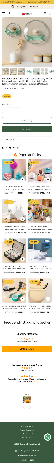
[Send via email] (14, 147)
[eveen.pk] (27, 13)
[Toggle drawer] (3, 13)
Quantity (6, 104)
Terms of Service (27, 434)
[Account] (45, 13)
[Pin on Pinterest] (10, 147)
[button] (18, 147)
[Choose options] (48, 179)
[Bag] (50, 13)
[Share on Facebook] (3, 147)
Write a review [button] (27, 349)
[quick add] (22, 179)
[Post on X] (7, 147)
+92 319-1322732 (28, 460)
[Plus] (17, 110)
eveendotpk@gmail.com (28, 455)
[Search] (9, 13)
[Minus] (5, 110)
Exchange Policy (27, 426)
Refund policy (27, 437)
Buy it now (27, 129)
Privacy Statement (27, 430)
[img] (27, 368)
